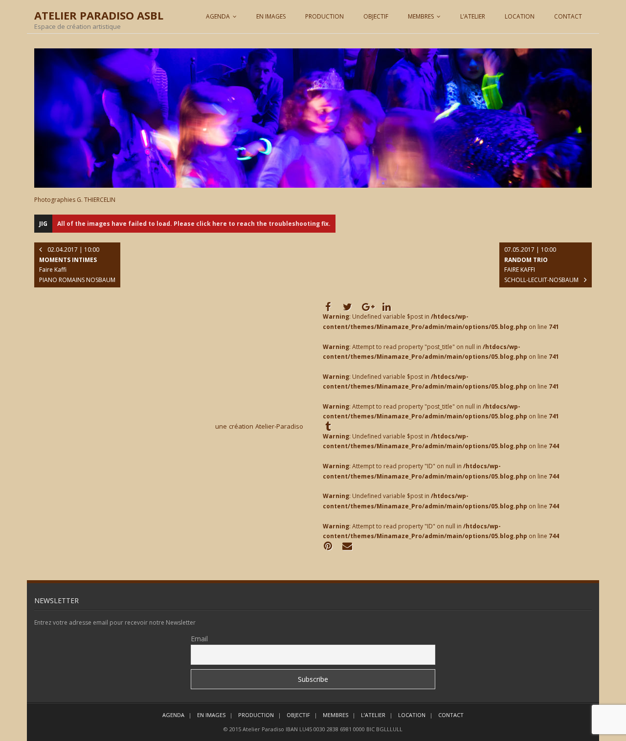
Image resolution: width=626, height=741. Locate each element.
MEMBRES (421, 16)
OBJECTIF (375, 16)
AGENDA (218, 16)
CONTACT (568, 16)
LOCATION (520, 16)
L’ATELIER (472, 16)
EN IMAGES (271, 16)
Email (199, 638)
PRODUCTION (324, 16)
